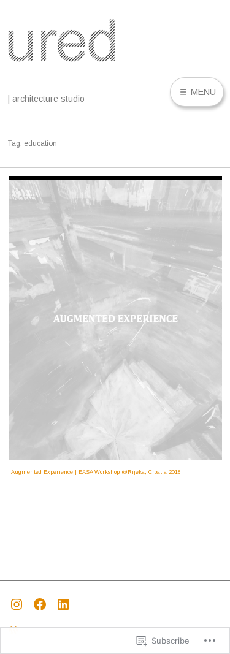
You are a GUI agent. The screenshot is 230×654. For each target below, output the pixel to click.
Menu (202, 92)
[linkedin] (66, 603)
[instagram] (19, 603)
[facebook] (43, 603)
